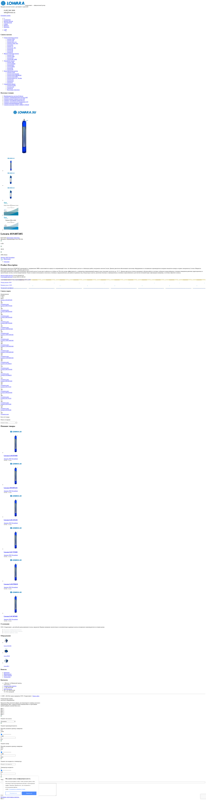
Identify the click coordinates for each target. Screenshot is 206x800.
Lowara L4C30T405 (6, 410)
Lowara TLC (10, 79)
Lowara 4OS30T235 (10, 488)
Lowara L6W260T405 (6, 300)
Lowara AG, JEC (11, 47)
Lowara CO (10, 46)
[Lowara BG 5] (6, 663)
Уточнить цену (5, 304)
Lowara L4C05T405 (6, 404)
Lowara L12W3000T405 (7, 358)
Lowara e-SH (10, 40)
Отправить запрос (6, 15)
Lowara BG (10, 45)
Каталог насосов (8, 21)
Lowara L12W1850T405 (7, 346)
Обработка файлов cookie (11, 632)
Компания (6, 672)
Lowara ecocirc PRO (12, 76)
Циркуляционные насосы (11, 71)
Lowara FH (10, 49)
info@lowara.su (8, 689)
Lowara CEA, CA (11, 42)
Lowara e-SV (10, 55)
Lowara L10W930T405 (7, 329)
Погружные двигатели (13, 89)
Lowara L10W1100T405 (7, 334)
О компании (7, 19)
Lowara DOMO (11, 63)
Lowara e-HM (10, 56)
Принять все (29, 793)
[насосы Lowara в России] (13, 5)
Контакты (6, 27)
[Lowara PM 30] (6, 652)
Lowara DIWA (11, 66)
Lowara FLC (10, 81)
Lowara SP (10, 52)
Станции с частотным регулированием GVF (16, 102)
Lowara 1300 (10, 62)
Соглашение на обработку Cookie (17, 789)
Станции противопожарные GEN (13, 103)
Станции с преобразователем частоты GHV (16, 97)
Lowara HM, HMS (12, 59)
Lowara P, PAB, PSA (12, 43)
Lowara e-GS (10, 87)
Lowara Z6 (10, 88)
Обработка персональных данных (13, 631)
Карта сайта (36, 696)
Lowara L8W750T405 (6, 323)
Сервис (6, 24)
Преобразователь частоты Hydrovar (13, 96)
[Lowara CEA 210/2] (6, 642)
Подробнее (12, 257)
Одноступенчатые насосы (11, 37)
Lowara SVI (10, 58)
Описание (6, 261)
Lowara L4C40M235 (6, 375)
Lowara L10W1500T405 (7, 340)
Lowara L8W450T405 (6, 311)
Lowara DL (10, 68)
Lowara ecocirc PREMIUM (14, 75)
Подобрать (4, 797)
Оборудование (8, 675)
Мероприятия (7, 674)
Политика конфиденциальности (12, 629)
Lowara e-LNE (11, 72)
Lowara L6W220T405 (6, 392)
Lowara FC (10, 82)
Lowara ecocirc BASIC (13, 74)
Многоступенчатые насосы (11, 53)
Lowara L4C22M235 (6, 363)
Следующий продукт (7, 277)
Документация (8, 22)
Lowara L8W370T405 (6, 305)
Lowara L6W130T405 (6, 369)
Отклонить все (13, 793)
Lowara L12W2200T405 (7, 352)
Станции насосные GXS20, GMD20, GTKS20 (16, 104)
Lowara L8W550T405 (6, 317)
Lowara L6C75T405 (11, 552)
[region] (21, 786)
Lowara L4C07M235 (11, 584)
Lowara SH (10, 50)
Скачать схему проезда (10, 686)
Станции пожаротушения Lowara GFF (14, 99)
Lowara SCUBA (11, 85)
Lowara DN (10, 69)
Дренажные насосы (9, 61)
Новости (6, 25)
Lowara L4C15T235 (6, 398)
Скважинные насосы (9, 84)
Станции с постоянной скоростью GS (14, 100)
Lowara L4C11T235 (6, 386)
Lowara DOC (10, 65)
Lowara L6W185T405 (6, 381)
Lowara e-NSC (11, 39)
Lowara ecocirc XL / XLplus (14, 78)
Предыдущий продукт (7, 275)
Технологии (7, 677)
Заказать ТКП (4, 257)
